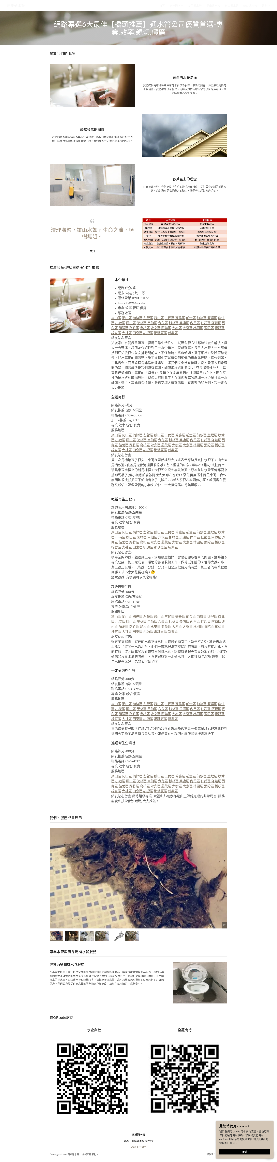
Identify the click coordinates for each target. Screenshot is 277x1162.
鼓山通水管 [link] (250, 6)
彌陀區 (209, 328)
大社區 (127, 333)
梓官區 (116, 333)
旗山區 (116, 318)
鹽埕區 (212, 318)
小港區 (120, 323)
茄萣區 (124, 328)
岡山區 (127, 318)
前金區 (191, 318)
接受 (244, 1151)
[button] (266, 6)
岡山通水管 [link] (213, 6)
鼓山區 (159, 318)
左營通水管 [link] (195, 6)
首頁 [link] (162, 6)
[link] (16, 6)
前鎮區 (202, 318)
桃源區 (148, 333)
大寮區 (188, 328)
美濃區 (184, 323)
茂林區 (142, 323)
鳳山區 (131, 323)
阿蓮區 (216, 323)
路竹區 (134, 328)
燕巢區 (166, 328)
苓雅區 (180, 318)
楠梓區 (138, 318)
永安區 (156, 328)
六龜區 (163, 323)
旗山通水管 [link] (232, 6)
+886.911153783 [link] (138, 1147)
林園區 (198, 328)
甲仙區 (152, 323)
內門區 (195, 323)
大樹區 (177, 328)
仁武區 (206, 323)
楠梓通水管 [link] (176, 6)
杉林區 (174, 323)
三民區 (170, 318)
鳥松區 (145, 328)
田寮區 (138, 333)
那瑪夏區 (160, 333)
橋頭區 (220, 328)
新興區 (173, 333)
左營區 (148, 318)
